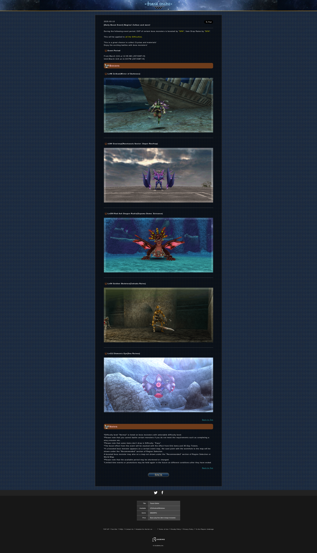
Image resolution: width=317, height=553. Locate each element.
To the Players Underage (205, 529)
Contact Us (129, 529)
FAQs (121, 529)
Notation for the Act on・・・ (146, 529)
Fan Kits (114, 529)
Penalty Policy (176, 529)
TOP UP (106, 529)
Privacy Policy (188, 529)
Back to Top (207, 420)
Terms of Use (164, 529)
